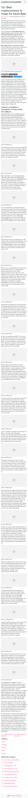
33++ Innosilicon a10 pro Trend (9, 777)
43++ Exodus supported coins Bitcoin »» (20, 735)
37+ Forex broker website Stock (10, 786)
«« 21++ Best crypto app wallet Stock (7, 735)
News (3, 750)
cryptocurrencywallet (11, 2)
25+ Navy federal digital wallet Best (10, 771)
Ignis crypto (4, 74)
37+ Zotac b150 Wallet (7, 763)
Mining (3, 747)
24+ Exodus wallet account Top (9, 768)
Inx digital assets (13, 74)
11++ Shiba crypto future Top (9, 765)
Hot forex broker (18, 76)
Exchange (4, 744)
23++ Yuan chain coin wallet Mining (10, 760)
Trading (4, 753)
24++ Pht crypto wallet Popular (9, 774)
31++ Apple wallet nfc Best (8, 783)
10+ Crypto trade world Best (9, 780)
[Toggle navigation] (25, 1)
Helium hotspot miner (7, 76)
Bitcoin (3, 741)
